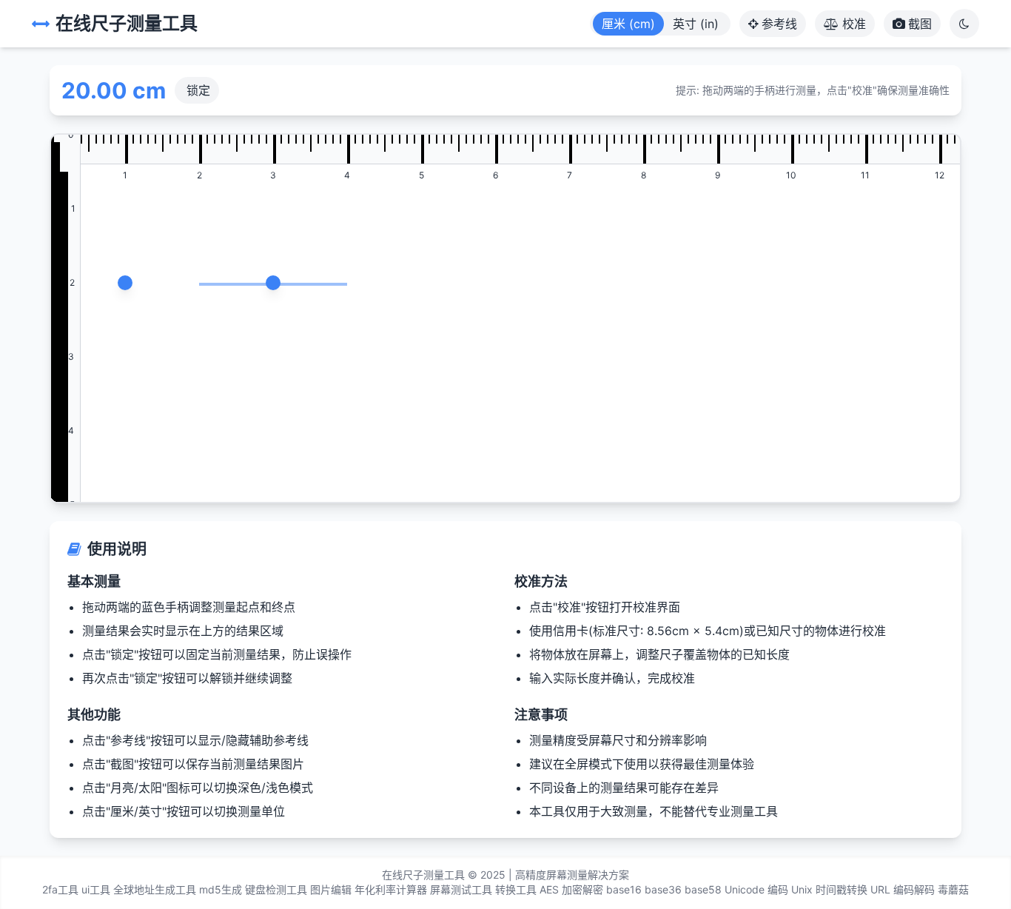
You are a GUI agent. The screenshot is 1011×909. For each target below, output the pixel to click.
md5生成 (220, 889)
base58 (703, 889)
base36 (663, 889)
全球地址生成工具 (154, 889)
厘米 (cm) (628, 23)
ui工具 (95, 889)
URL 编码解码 (902, 889)
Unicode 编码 (756, 889)
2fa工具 (60, 889)
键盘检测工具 (276, 889)
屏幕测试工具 (461, 889)
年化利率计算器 (391, 889)
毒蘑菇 (953, 889)
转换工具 (516, 889)
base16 (624, 889)
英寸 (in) (696, 23)
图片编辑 (331, 889)
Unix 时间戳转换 (829, 889)
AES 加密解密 (571, 889)
